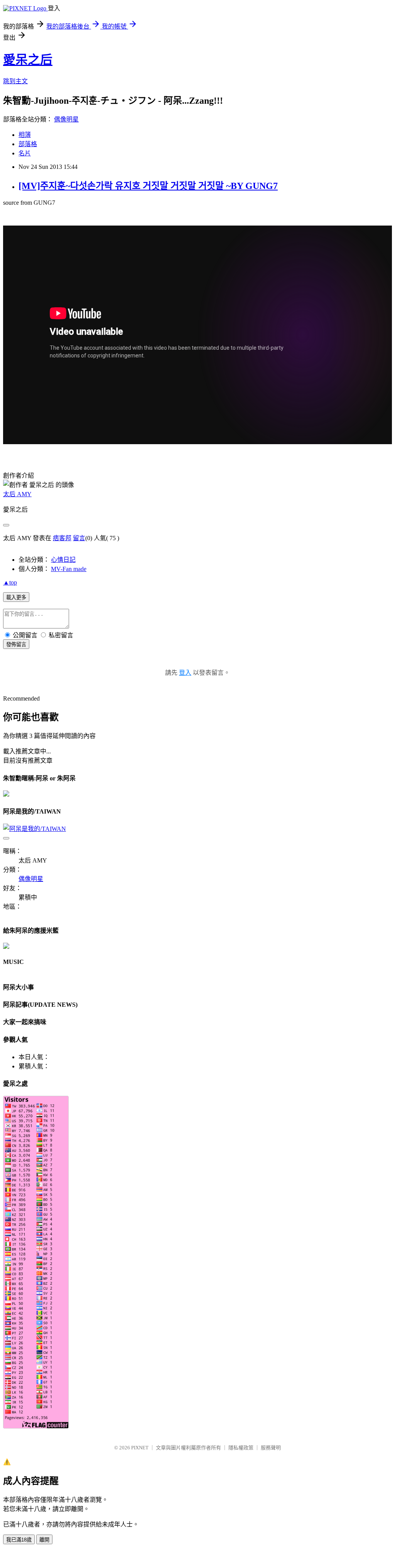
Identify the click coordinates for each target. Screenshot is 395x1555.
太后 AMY (17, 494)
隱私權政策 (240, 1448)
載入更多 (16, 597)
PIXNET (140, 1448)
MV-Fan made (68, 569)
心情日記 (63, 559)
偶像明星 (66, 119)
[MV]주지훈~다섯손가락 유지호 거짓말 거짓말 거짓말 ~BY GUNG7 (148, 186)
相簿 (25, 134)
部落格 (28, 144)
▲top (10, 582)
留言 (79, 538)
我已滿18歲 (19, 1540)
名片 (25, 153)
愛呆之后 (27, 60)
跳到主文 (15, 81)
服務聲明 (271, 1448)
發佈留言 (16, 644)
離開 (44, 1540)
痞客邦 (62, 538)
